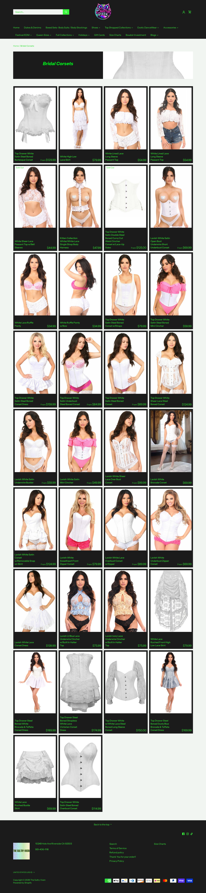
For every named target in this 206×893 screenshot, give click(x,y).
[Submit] (66, 12)
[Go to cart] (190, 12)
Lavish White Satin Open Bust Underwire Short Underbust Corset (160, 243)
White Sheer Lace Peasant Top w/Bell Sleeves (25, 244)
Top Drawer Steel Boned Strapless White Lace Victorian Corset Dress (69, 723)
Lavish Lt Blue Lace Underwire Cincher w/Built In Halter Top (70, 641)
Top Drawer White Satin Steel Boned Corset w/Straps (114, 322)
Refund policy (116, 852)
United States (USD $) (23, 872)
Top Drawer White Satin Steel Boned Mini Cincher (160, 322)
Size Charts (160, 843)
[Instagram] (187, 833)
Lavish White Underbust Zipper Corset (160, 560)
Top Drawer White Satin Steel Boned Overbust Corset (69, 805)
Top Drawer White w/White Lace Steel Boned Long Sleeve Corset (115, 725)
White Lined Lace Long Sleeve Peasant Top (114, 156)
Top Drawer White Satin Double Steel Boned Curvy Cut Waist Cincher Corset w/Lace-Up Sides (114, 239)
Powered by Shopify (22, 882)
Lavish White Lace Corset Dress (24, 644)
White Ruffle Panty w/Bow (70, 324)
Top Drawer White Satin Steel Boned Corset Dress (24, 401)
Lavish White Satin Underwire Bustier (24, 481)
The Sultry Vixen (38, 880)
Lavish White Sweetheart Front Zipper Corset (69, 560)
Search (113, 843)
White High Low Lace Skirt (68, 158)
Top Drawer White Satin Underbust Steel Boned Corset (70, 401)
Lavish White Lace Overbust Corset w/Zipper (114, 560)
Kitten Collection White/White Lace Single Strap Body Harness (69, 243)
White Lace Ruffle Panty (24, 324)
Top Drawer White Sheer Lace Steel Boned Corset (160, 401)
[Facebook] (183, 833)
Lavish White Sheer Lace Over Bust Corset (115, 479)
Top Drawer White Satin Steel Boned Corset (114, 401)
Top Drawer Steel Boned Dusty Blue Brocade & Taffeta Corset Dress (160, 725)
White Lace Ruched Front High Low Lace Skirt (160, 642)
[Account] (184, 12)
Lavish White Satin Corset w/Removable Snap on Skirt (25, 559)
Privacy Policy (116, 861)
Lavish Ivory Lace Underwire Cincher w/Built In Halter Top (115, 641)
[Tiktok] (191, 833)
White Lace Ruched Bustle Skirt (22, 805)
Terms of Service (118, 848)
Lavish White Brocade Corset (159, 481)
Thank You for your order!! (122, 856)
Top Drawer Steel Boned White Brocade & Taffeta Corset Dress (24, 725)
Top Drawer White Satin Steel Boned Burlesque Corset (24, 156)
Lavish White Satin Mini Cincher (69, 481)
